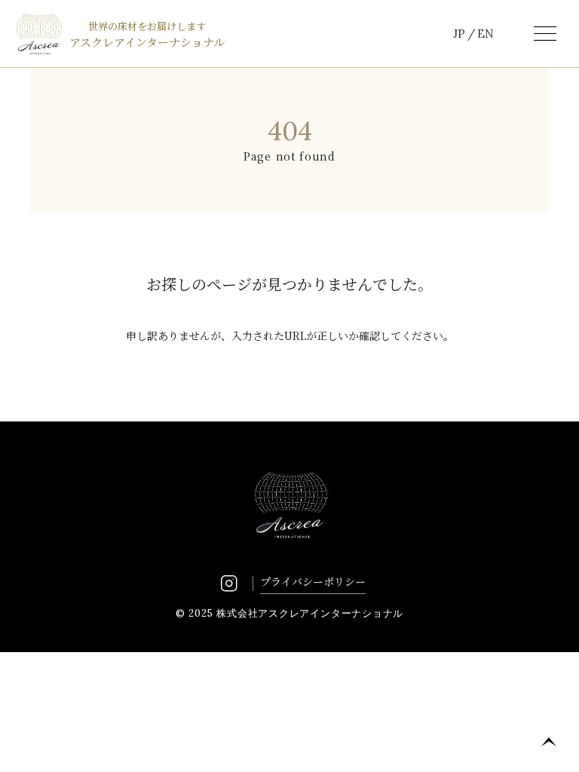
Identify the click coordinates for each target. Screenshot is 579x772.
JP (459, 33)
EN (485, 33)
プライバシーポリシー (313, 581)
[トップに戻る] (549, 742)
